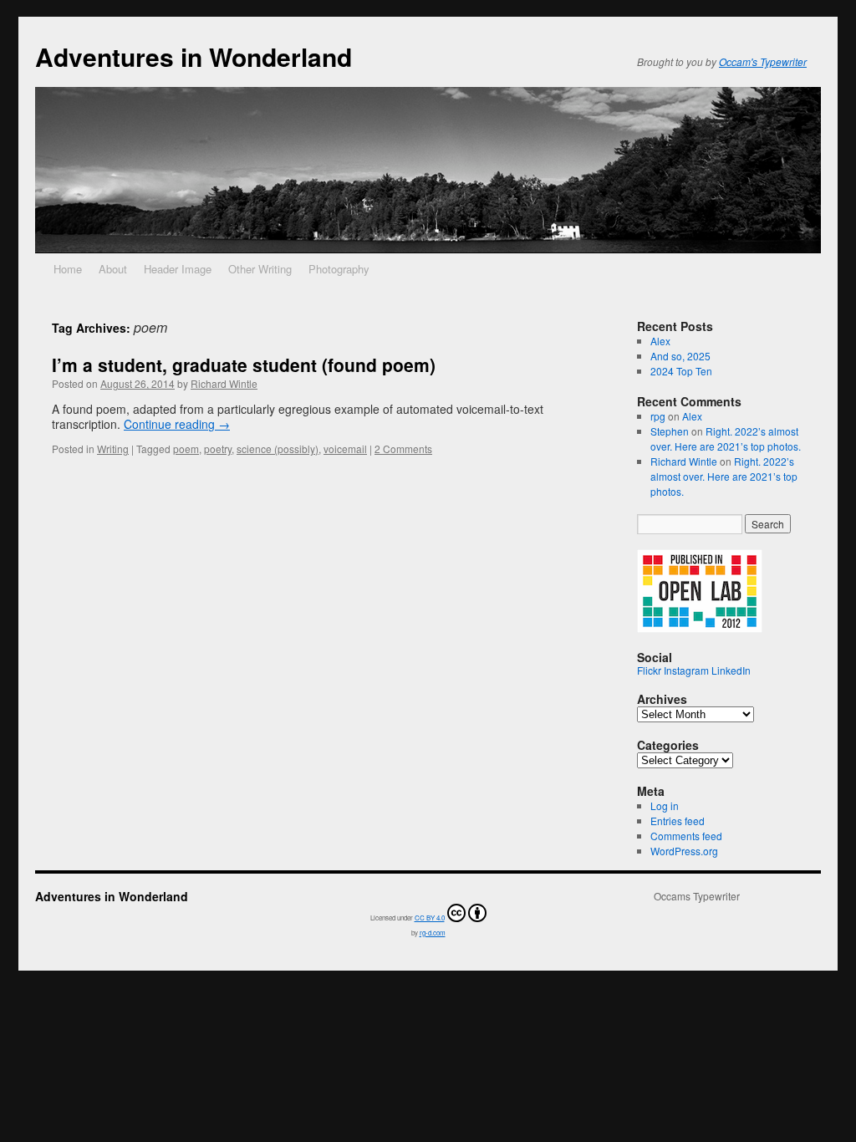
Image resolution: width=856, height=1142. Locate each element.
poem (186, 448)
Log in (664, 805)
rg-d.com (433, 932)
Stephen (669, 431)
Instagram (686, 670)
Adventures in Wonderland (193, 56)
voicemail (345, 448)
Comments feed (686, 835)
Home (68, 269)
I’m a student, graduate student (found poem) (244, 364)
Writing (113, 448)
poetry (218, 448)
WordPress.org (684, 851)
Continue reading (177, 424)
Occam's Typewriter (763, 61)
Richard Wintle (224, 383)
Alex (660, 341)
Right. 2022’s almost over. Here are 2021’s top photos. (725, 438)
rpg (657, 416)
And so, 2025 (680, 356)
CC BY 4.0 (430, 917)
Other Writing (260, 269)
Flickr (649, 670)
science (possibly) (277, 448)
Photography (338, 269)
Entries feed (677, 820)
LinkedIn (731, 670)
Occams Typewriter (697, 896)
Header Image (177, 269)
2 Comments (403, 448)
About (113, 269)
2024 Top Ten (681, 371)
